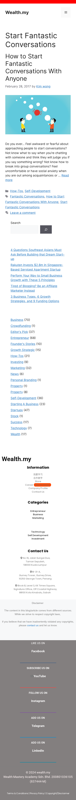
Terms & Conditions (17, 793)
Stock (15, 416)
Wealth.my (17, 12)
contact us (33, 625)
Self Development (38, 535)
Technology (19, 428)
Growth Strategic (23, 350)
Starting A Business (25, 404)
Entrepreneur (20, 338)
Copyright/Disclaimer (57, 793)
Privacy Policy (37, 793)
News (15, 374)
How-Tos (16, 191)
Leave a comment (23, 213)
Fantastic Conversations (27, 196)
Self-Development (37, 191)
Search (16, 223)
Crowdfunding (21, 326)
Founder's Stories (23, 344)
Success (16, 422)
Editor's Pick (19, 332)
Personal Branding (24, 380)
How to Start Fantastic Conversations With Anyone (33, 67)
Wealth (15, 434)
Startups (17, 410)
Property (17, 386)
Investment (38, 538)
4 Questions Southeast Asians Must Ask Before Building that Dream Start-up (38, 254)
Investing (17, 362)
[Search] (46, 229)
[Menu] (66, 12)
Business (17, 320)
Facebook (38, 651)
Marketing (18, 368)
